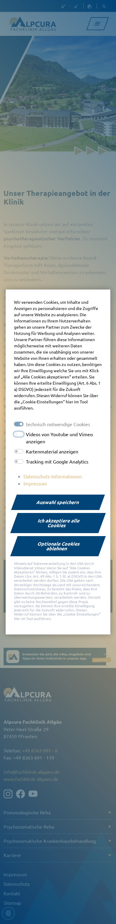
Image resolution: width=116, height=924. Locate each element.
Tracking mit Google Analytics (57, 461)
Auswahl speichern (58, 502)
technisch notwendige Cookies (58, 424)
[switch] (18, 434)
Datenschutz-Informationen (52, 476)
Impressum (35, 483)
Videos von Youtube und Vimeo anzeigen (59, 437)
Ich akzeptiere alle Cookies (59, 522)
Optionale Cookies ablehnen (59, 546)
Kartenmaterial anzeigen (52, 451)
